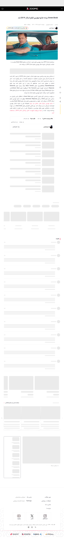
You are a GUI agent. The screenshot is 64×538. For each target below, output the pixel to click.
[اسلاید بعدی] (2, 418)
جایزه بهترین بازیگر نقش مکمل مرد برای (41, 103)
